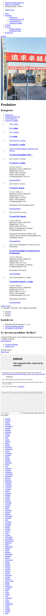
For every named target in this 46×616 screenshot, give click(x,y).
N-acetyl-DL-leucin (17, 216)
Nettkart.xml (9, 346)
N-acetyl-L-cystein (17, 144)
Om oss (7, 27)
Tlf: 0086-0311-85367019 (14, 328)
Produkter (8, 15)
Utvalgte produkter (11, 344)
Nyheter (8, 25)
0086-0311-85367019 (12, 4)
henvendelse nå (6, 341)
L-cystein (13, 136)
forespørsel (13, 180)
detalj (18, 180)
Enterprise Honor (15, 31)
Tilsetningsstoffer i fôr (16, 19)
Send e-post (5, 352)
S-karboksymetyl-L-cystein (21, 281)
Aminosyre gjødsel (15, 23)
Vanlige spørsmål (15, 29)
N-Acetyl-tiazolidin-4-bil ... (21, 155)
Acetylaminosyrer (15, 21)
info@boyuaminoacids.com (14, 2)
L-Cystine (13, 128)
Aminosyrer (13, 17)
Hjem (7, 14)
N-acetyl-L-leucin (16, 188)
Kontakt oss (9, 33)
